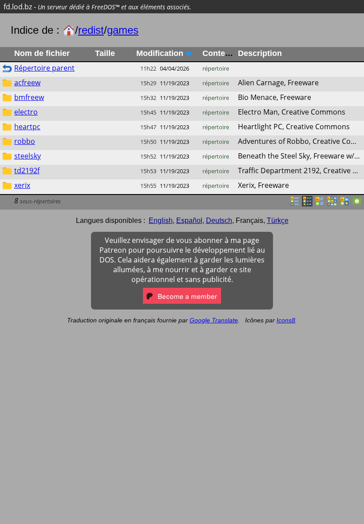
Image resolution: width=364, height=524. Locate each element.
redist (91, 30)
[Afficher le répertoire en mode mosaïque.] (319, 204)
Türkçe (278, 220)
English (161, 220)
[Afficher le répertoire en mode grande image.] (357, 204)
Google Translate (214, 320)
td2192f (27, 170)
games (122, 30)
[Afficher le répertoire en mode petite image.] (332, 204)
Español (189, 220)
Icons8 (286, 320)
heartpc (27, 126)
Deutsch (219, 220)
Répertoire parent (44, 68)
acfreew (27, 82)
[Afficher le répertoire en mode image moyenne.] (344, 204)
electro (26, 112)
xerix (22, 185)
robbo (24, 141)
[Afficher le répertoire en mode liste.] (294, 204)
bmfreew (29, 97)
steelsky (27, 156)
